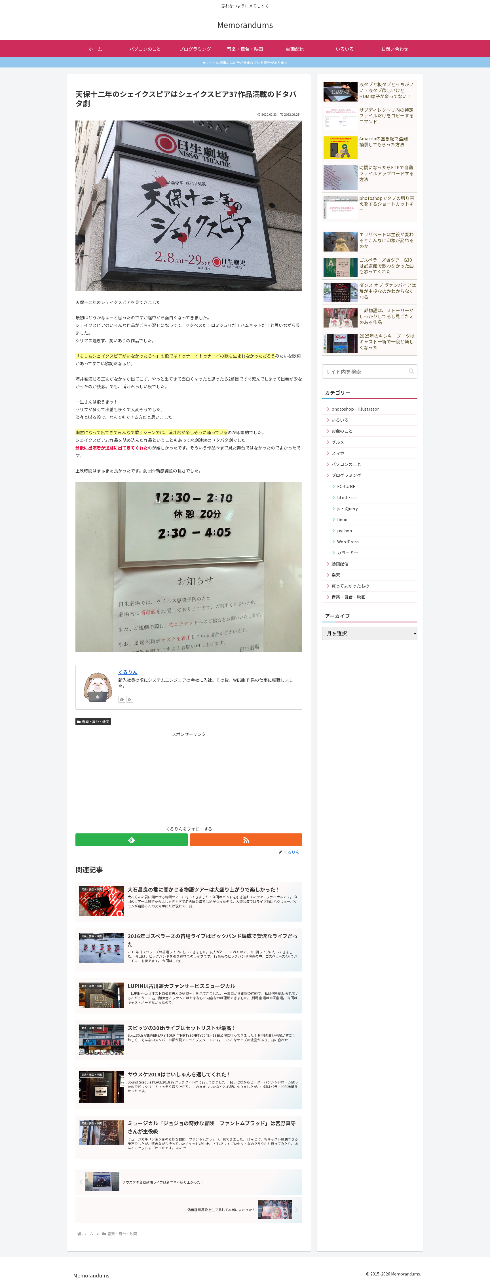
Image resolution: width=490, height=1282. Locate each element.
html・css (347, 497)
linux (342, 519)
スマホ (337, 453)
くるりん (128, 672)
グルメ (337, 442)
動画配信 (340, 564)
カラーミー (347, 553)
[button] (411, 371)
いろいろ (340, 420)
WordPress (348, 541)
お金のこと (342, 431)
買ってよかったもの (350, 586)
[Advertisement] (188, 777)
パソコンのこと (346, 464)
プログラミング (346, 475)
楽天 (335, 575)
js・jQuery (347, 508)
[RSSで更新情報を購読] (129, 699)
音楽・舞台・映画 (95, 721)
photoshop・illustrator (355, 409)
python (344, 530)
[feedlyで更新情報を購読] (121, 699)
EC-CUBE (346, 486)
